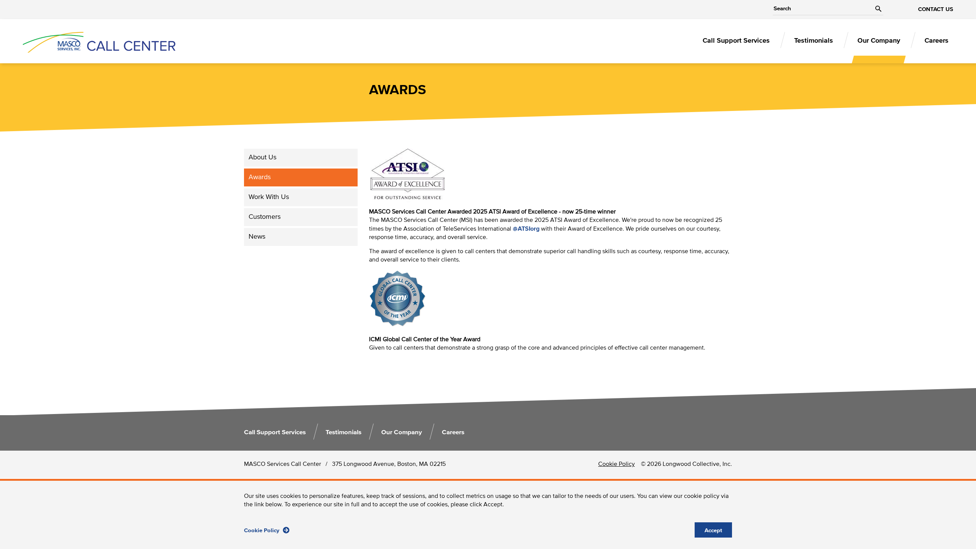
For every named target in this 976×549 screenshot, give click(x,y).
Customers (265, 217)
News (257, 236)
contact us (935, 9)
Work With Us (269, 197)
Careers (937, 40)
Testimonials (813, 40)
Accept (713, 530)
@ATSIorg (526, 229)
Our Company (878, 40)
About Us (262, 157)
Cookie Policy (262, 530)
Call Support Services (736, 40)
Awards (260, 177)
